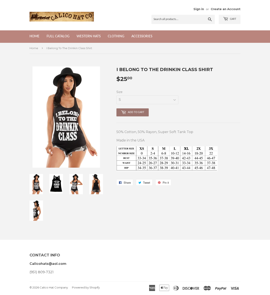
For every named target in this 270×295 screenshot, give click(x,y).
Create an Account (225, 9)
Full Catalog (58, 36)
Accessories (141, 36)
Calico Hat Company (54, 287)
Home (34, 36)
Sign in (198, 9)
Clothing (116, 36)
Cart (232, 19)
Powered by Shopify (86, 287)
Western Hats (89, 36)
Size (119, 92)
